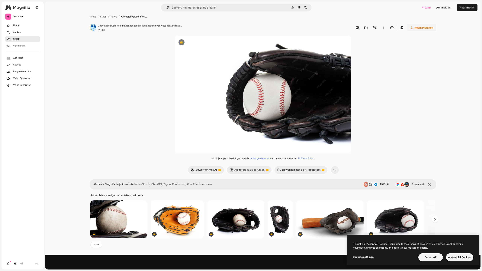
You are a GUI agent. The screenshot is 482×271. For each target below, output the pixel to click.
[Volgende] (435, 219)
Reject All (431, 257)
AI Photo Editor (306, 158)
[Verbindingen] (8, 263)
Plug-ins (416, 184)
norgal (101, 29)
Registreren (467, 7)
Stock (103, 16)
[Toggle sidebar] (37, 8)
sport (96, 244)
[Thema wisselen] (22, 263)
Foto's (114, 16)
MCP (382, 184)
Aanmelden (443, 7)
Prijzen (426, 7)
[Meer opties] (383, 27)
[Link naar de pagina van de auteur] (93, 28)
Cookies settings (363, 257)
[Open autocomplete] (166, 7)
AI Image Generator (260, 158)
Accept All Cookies (459, 257)
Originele (199, 43)
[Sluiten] (429, 184)
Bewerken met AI (204, 171)
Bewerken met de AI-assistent (298, 171)
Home (93, 16)
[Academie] (15, 263)
